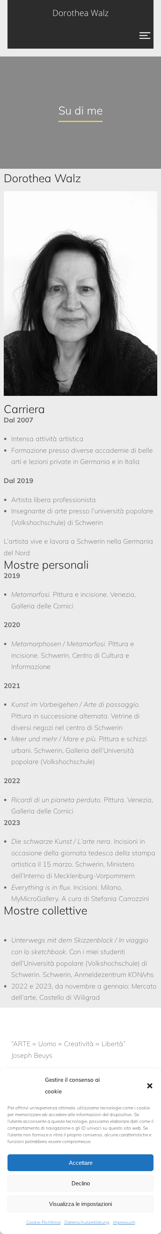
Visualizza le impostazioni (80, 1204)
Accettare (80, 1163)
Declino (81, 1183)
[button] (150, 1086)
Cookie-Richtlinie (43, 1222)
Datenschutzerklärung (86, 1222)
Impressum (124, 1222)
